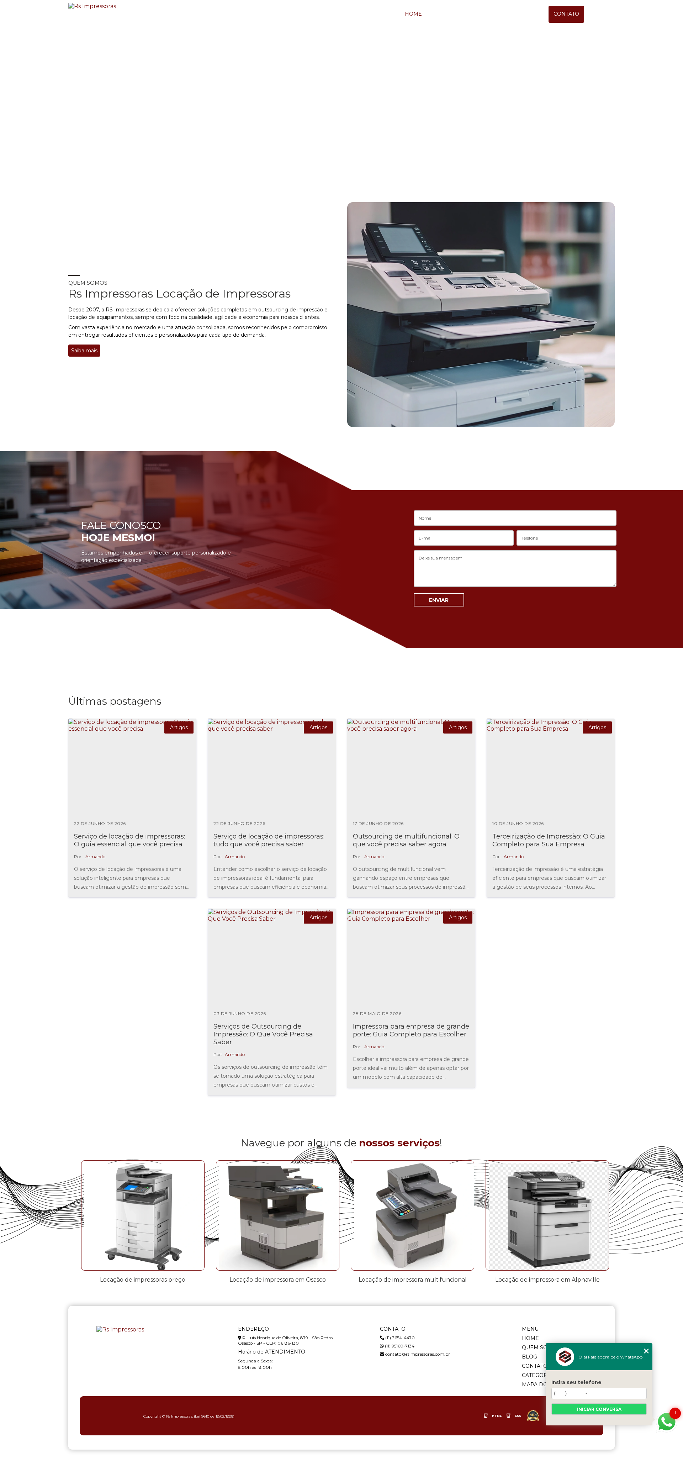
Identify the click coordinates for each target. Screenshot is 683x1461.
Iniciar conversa (599, 1409)
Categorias (539, 1375)
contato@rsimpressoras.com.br (417, 1354)
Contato (566, 14)
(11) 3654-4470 (399, 1337)
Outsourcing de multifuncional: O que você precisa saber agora (406, 840)
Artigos (179, 727)
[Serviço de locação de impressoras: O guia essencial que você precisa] (132, 767)
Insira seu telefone (576, 1382)
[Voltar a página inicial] (92, 6)
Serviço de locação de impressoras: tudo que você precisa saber (268, 840)
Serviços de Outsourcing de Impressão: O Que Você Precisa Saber (263, 1034)
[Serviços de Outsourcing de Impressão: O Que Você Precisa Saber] (272, 957)
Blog (516, 14)
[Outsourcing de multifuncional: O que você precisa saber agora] (411, 767)
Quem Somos (465, 14)
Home (413, 14)
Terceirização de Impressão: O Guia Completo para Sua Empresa (548, 840)
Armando (95, 856)
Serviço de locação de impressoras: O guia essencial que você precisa (129, 840)
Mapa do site (541, 1384)
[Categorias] (606, 14)
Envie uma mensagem (100, 118)
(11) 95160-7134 (399, 1346)
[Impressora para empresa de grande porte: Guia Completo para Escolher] (411, 957)
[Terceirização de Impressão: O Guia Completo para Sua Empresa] (551, 767)
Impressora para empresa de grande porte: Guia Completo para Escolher (411, 1030)
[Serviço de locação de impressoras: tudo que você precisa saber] (272, 767)
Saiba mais (84, 350)
